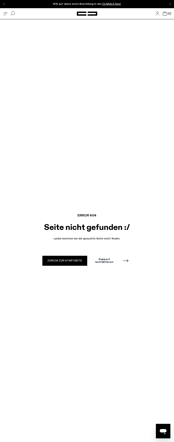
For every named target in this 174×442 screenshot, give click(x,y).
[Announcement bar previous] (4, 4)
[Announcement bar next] (170, 4)
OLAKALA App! (111, 4)
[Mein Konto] (157, 13)
